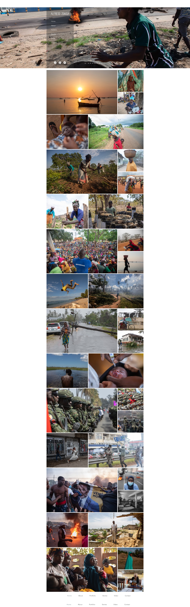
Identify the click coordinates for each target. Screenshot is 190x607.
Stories (53, 34)
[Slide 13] (104, 63)
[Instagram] (55, 62)
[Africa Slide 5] (90, 63)
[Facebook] (60, 62)
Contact (54, 43)
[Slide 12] (97, 63)
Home (53, 21)
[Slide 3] (88, 63)
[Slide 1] (85, 63)
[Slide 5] (101, 63)
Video (53, 38)
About (53, 26)
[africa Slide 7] (92, 63)
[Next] (179, 36)
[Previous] (11, 36)
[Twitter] (64, 62)
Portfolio (54, 30)
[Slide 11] (99, 63)
